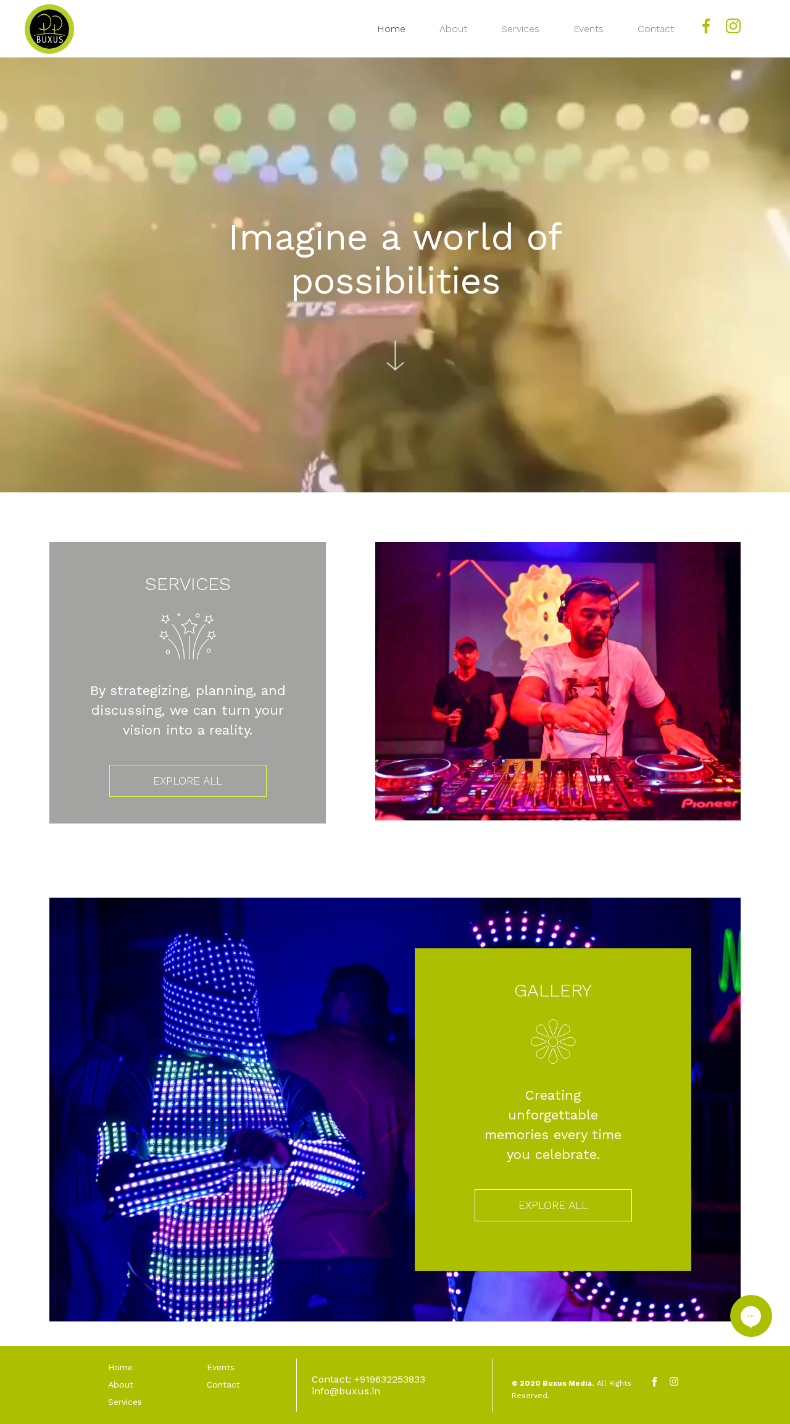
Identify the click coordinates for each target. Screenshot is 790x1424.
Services (520, 29)
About (453, 29)
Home (391, 29)
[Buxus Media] (49, 29)
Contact (656, 29)
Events (588, 29)
